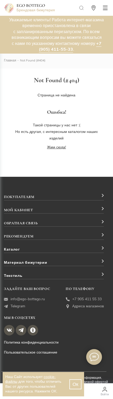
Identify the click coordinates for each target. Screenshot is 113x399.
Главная (10, 60)
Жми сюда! (56, 147)
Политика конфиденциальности (31, 342)
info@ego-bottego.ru (28, 299)
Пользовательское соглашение (30, 352)
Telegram (18, 306)
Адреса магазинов (88, 306)
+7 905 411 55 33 (87, 299)
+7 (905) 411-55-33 (70, 46)
